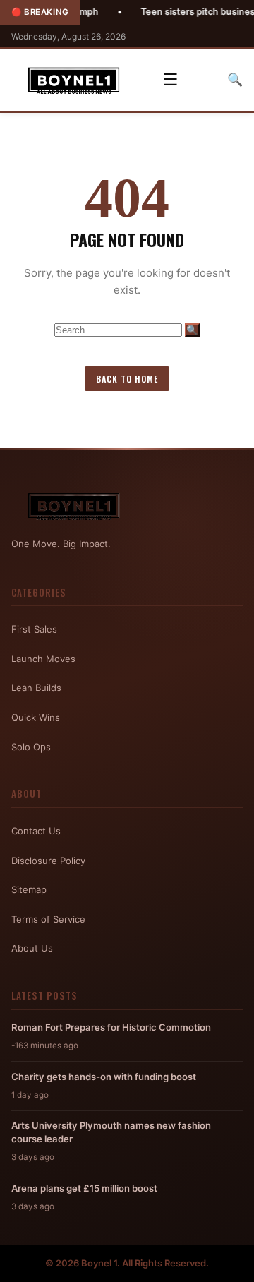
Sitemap (29, 889)
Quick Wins (35, 717)
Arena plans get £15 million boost (84, 1188)
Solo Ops (31, 747)
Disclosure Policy (48, 860)
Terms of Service (48, 919)
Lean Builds (36, 687)
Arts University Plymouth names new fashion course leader (111, 1132)
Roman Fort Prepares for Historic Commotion (111, 1027)
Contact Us (36, 831)
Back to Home (127, 379)
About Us (32, 948)
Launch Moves (43, 658)
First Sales (34, 629)
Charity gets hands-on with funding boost (103, 1076)
